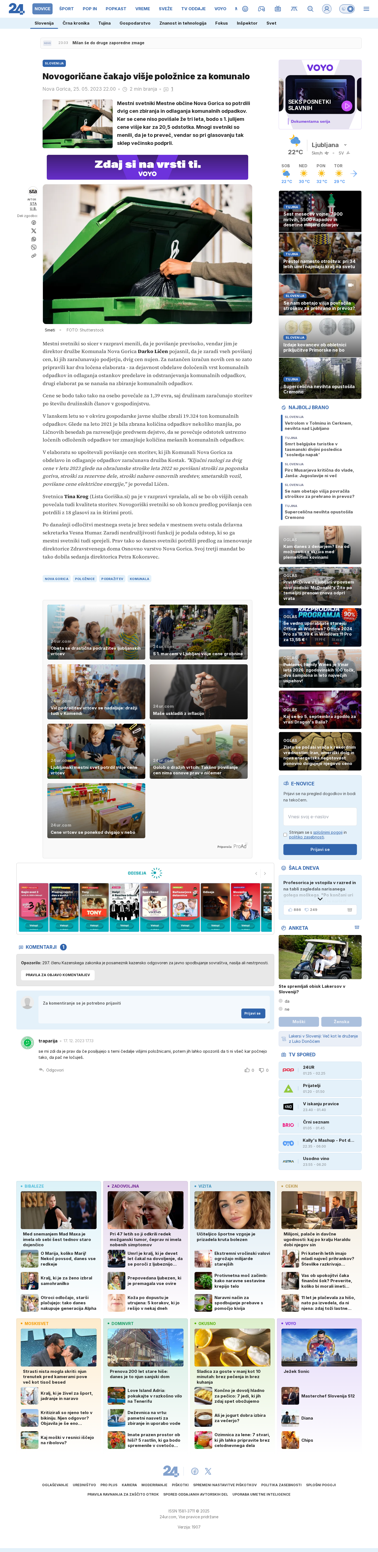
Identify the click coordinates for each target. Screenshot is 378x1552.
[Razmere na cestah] (294, 9)
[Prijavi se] (327, 9)
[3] (63, 907)
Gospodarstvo (135, 23)
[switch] (347, 8)
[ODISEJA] (145, 873)
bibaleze (34, 1186)
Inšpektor (247, 23)
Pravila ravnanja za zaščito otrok (123, 1494)
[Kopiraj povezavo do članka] (34, 256)
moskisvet (37, 1323)
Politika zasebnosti (281, 1485)
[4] (94, 907)
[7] (185, 907)
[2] (33, 907)
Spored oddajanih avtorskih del (195, 1494)
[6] (154, 907)
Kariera (129, 1485)
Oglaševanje (55, 1485)
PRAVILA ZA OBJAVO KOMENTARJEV (58, 975)
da (287, 1001)
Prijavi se (252, 1013)
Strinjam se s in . (318, 834)
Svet (271, 23)
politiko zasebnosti (306, 837)
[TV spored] (278, 9)
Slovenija (44, 23)
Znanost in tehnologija (182, 23)
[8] (215, 907)
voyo (290, 1323)
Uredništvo (84, 1485)
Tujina (104, 23)
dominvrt (123, 1323)
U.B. (33, 209)
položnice (85, 579)
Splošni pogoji (321, 1485)
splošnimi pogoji (328, 832)
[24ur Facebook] (194, 1471)
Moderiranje (154, 1485)
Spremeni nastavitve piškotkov (225, 1485)
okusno (207, 1323)
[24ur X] (208, 1471)
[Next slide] (265, 873)
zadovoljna (125, 1186)
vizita (204, 1186)
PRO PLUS (108, 1485)
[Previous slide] (256, 873)
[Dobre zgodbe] (245, 9)
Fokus (221, 23)
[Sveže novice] (47, 43)
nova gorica (56, 579)
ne (287, 1009)
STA (33, 204)
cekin (291, 1186)
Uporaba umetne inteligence (261, 1494)
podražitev (112, 579)
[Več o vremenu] (353, 173)
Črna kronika (76, 23)
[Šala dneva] (348, 909)
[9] (245, 907)
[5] (124, 907)
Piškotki (180, 1485)
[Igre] (261, 9)
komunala (139, 579)
